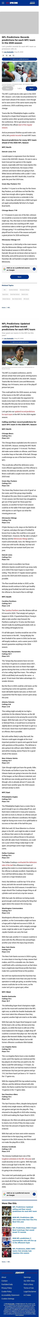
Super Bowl (5, 294)
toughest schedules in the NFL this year (17, 1159)
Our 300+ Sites (29, 1281)
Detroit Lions (25, 294)
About (4, 1277)
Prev (7, 88)
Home (4, 307)
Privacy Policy (7, 1288)
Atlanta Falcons (6, 299)
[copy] (13, 55)
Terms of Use (29, 1288)
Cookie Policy (7, 1292)
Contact (4, 1281)
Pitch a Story (28, 1284)
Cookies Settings (8, 1299)
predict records (15, 135)
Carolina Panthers (13, 289)
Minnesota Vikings (24, 289)
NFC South (26, 299)
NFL (5, 289)
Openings (27, 1277)
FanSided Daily (7, 1284)
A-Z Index (27, 1295)
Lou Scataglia (8, 52)
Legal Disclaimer (30, 1292)
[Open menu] (3, 3)
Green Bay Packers (15, 294)
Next (31, 88)
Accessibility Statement (10, 1295)
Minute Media (11, 1303)
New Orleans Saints (17, 299)
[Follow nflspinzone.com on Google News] (34, 269)
